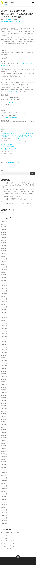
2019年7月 (4, 352)
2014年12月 (4, 496)
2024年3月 (4, 224)
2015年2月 (4, 491)
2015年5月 (4, 483)
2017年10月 (4, 406)
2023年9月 (4, 240)
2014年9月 (4, 504)
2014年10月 (4, 502)
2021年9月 (4, 285)
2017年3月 (4, 424)
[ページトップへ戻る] (18, 557)
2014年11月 (4, 499)
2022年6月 (4, 261)
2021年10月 (4, 283)
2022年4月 (4, 267)
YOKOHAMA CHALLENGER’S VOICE (10, 532)
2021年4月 (4, 299)
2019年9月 (4, 347)
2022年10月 (4, 251)
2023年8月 (4, 243)
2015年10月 (4, 470)
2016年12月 (4, 432)
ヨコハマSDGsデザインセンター (10, 91)
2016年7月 (4, 446)
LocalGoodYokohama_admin (10, 21)
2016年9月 (4, 440)
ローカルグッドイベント (7, 540)
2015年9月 (4, 472)
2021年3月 (4, 301)
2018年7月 (4, 382)
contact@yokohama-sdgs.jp (12, 103)
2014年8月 (4, 507)
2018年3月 (4, 392)
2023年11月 (4, 235)
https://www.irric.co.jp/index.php (9, 117)
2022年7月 (4, 259)
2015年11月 (4, 467)
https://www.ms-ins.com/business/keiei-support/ (13, 113)
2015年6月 (4, 480)
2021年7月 (4, 291)
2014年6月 (4, 512)
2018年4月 (4, 390)
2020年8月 (4, 320)
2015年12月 (4, 464)
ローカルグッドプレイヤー (8, 546)
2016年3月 (4, 456)
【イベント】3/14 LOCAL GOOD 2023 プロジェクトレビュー (17, 203)
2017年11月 (4, 403)
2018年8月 (4, 379)
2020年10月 (4, 315)
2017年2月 (4, 427)
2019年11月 (4, 341)
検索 (2, 170)
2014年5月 (4, 515)
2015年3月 (4, 488)
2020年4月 (4, 328)
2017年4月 (4, 422)
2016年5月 (4, 451)
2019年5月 (4, 358)
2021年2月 (4, 304)
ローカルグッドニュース (14, 162)
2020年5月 (4, 325)
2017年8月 (4, 411)
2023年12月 (4, 232)
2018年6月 (4, 384)
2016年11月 (4, 435)
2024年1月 (4, 229)
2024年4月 (4, 221)
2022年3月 (4, 269)
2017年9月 (4, 408)
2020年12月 (4, 309)
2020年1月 (4, 336)
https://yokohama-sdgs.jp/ (11, 101)
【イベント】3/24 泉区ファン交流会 (10, 196)
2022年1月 (4, 275)
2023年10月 (4, 237)
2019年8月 (4, 349)
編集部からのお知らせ (7, 548)
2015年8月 (4, 475)
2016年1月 (4, 462)
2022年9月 (4, 253)
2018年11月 (4, 371)
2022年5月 (4, 264)
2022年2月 (4, 272)
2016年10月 (4, 438)
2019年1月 (4, 366)
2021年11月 (4, 280)
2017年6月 (4, 416)
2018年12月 (4, 368)
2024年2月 (4, 227)
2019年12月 (4, 339)
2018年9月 (4, 376)
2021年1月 (4, 307)
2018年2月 (4, 395)
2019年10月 (4, 344)
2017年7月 (4, 414)
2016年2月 (4, 459)
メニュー (33, 3)
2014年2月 (4, 523)
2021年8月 (4, 288)
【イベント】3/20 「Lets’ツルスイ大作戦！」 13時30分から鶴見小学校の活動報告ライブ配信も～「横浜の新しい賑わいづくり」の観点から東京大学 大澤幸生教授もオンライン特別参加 (17, 191)
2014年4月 (4, 518)
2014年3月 (4, 520)
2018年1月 (4, 398)
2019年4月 (4, 360)
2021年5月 (4, 296)
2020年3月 (4, 331)
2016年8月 (4, 443)
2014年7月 (4, 510)
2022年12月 (4, 245)
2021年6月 (4, 293)
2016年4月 (4, 454)
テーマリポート (5, 538)
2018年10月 (4, 374)
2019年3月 (4, 363)
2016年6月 (4, 448)
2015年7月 (4, 478)
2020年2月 (4, 333)
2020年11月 (4, 312)
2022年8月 (4, 256)
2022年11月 (4, 248)
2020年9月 (4, 317)
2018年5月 (4, 387)
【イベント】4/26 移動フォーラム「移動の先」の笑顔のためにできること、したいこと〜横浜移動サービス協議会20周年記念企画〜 (17, 185)
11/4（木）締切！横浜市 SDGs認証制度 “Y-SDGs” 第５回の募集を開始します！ (8, 135)
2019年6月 (4, 355)
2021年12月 (4, 277)
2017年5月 (4, 419)
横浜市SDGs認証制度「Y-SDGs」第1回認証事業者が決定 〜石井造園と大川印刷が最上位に (8, 147)
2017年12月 (4, 400)
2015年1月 (4, 494)
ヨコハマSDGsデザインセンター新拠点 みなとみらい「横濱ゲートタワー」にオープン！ (25, 136)
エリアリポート (5, 535)
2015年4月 (4, 486)
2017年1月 (4, 430)
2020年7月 (4, 323)
